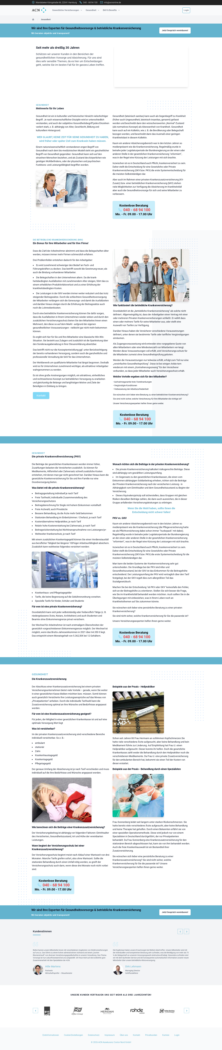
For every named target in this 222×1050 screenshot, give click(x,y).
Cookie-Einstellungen (73, 1035)
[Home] (33, 19)
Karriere (165, 1035)
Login (186, 10)
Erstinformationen (51, 1035)
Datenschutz (93, 1035)
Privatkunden (151, 1035)
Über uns (124, 1035)
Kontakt (41, 395)
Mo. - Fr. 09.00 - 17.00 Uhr (133, 214)
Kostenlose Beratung (133, 205)
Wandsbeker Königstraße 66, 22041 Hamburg (56, 2)
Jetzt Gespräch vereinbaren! (175, 30)
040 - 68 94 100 (136, 210)
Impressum (110, 1035)
